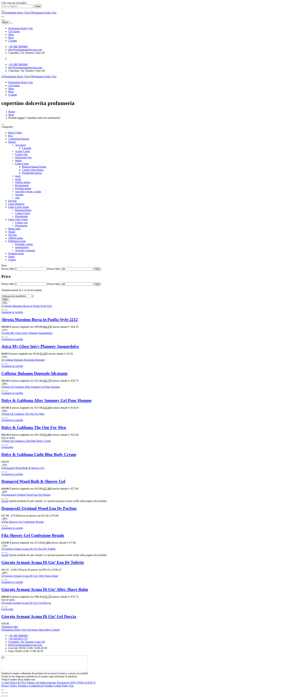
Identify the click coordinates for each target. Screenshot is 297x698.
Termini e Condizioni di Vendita (35, 685)
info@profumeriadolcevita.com (25, 49)
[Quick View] (2, 310)
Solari (11, 256)
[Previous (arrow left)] (2, 695)
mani (17, 176)
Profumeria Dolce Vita (20, 28)
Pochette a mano (24, 244)
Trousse (19, 194)
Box (10, 135)
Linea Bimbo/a (16, 203)
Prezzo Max (53, 268)
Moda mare (14, 228)
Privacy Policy (9, 685)
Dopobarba (21, 225)
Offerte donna (22, 182)
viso (17, 197)
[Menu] (2, 16)
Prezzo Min (7, 268)
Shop (11, 34)
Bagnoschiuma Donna (34, 166)
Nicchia (12, 234)
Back (5, 22)
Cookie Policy (61, 685)
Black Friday (15, 132)
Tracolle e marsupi (25, 250)
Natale (11, 231)
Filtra (97, 269)
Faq (71, 685)
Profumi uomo (16, 253)
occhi (18, 179)
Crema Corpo (22, 213)
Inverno (12, 200)
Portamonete (22, 185)
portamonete (22, 247)
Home (11, 111)
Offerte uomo (15, 238)
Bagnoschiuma (23, 210)
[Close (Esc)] (2, 692)
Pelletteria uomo (17, 241)
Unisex (12, 259)
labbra (18, 160)
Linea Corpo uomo (18, 207)
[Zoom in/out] (6, 692)
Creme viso (21, 154)
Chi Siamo (14, 31)
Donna (12, 141)
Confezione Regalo (18, 138)
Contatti (12, 40)
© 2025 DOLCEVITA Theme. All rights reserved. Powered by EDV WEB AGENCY (48, 682)
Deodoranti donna (32, 172)
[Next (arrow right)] (6, 695)
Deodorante (21, 216)
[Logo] (28, 12)
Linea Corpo (22, 163)
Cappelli (26, 148)
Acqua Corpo (22, 151)
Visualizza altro (9, 626)
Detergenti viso (23, 157)
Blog (11, 37)
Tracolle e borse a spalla (28, 191)
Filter (5, 299)
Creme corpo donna (32, 169)
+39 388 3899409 (18, 46)
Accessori (20, 145)
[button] (12, 312)
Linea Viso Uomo (18, 219)
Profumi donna (23, 188)
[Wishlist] (6, 310)
